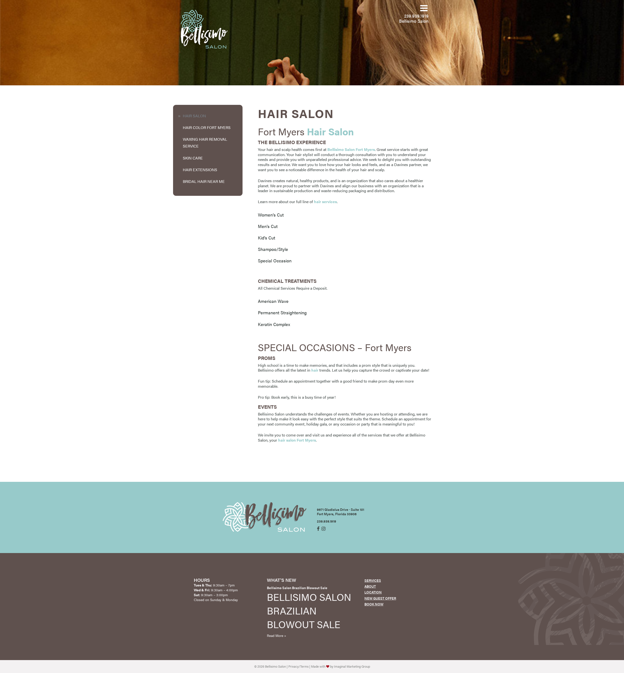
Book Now (373, 604)
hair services (325, 201)
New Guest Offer (380, 598)
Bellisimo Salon (414, 21)
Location (373, 592)
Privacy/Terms (298, 666)
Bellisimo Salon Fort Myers (351, 149)
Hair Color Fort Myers (207, 127)
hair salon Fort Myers (297, 440)
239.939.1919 (416, 16)
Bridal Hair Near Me (204, 181)
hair (314, 370)
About (370, 586)
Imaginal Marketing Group (352, 666)
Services (372, 580)
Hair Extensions (200, 169)
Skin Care (193, 158)
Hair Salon (194, 116)
